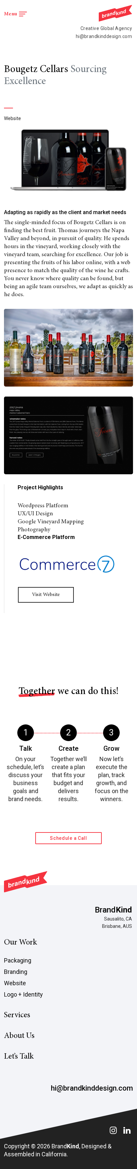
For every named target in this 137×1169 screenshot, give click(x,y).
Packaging (17, 960)
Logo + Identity (23, 994)
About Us (19, 1036)
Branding (15, 971)
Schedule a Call (68, 838)
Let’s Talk (19, 1057)
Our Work (20, 943)
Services (17, 1016)
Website (15, 983)
